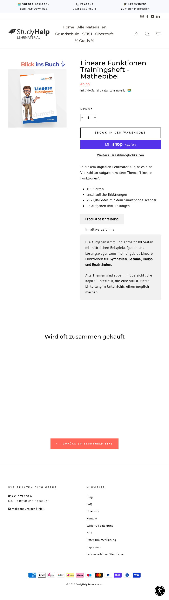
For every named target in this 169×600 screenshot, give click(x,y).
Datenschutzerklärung (101, 540)
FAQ (89, 504)
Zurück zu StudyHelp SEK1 (87, 443)
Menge (86, 109)
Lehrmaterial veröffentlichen (106, 554)
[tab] (102, 219)
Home (68, 27)
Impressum (94, 547)
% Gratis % (84, 41)
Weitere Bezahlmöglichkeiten (120, 155)
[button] (160, 591)
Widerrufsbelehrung (100, 525)
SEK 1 (87, 34)
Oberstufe (104, 34)
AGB (89, 533)
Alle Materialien (91, 27)
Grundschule (67, 34)
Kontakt (92, 518)
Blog (90, 497)
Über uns (93, 511)
